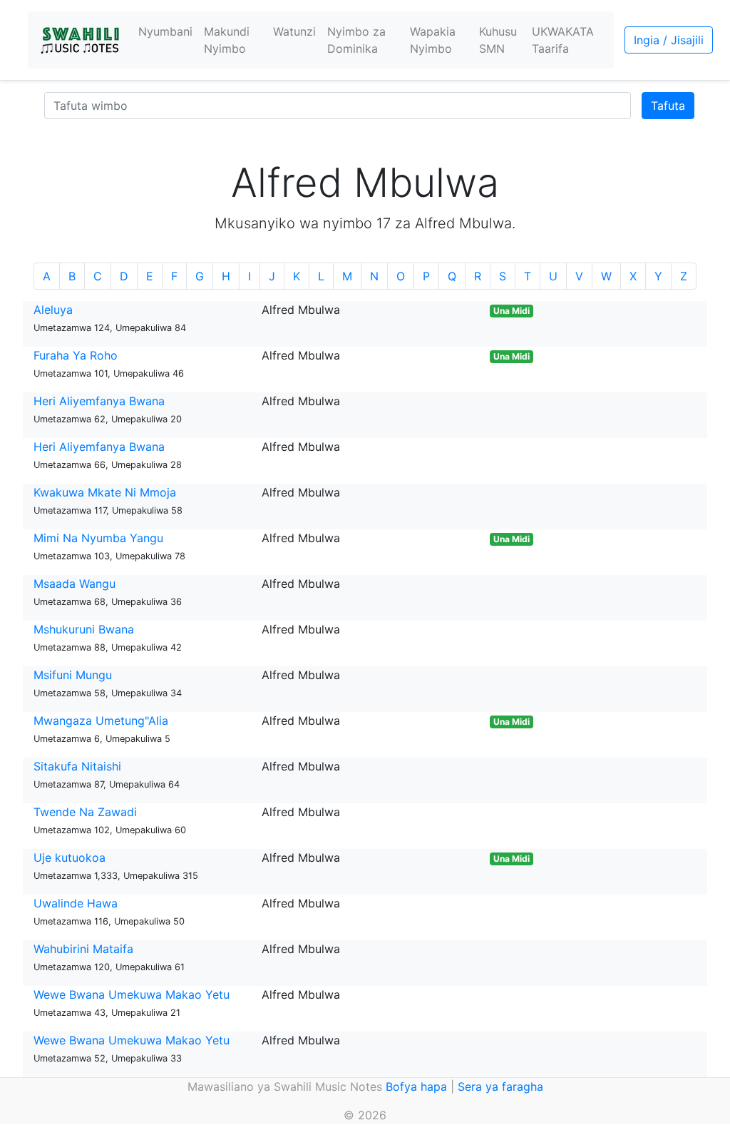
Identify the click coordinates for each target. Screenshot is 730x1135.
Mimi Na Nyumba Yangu (98, 538)
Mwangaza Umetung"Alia (101, 720)
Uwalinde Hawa (76, 903)
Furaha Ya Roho (76, 355)
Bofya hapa (416, 1086)
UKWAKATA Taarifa (563, 40)
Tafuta (668, 105)
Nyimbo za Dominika (356, 40)
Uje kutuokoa (70, 857)
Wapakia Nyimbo (433, 40)
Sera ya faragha (500, 1086)
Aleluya (53, 309)
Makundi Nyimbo (227, 40)
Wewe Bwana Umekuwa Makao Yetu (132, 994)
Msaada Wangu (74, 583)
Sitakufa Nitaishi (77, 766)
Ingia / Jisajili (669, 40)
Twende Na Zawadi (85, 812)
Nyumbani (165, 31)
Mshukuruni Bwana (84, 629)
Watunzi (294, 31)
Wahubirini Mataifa (83, 949)
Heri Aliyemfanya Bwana (99, 401)
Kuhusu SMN (498, 40)
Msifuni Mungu (73, 675)
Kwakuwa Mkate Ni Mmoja (105, 492)
